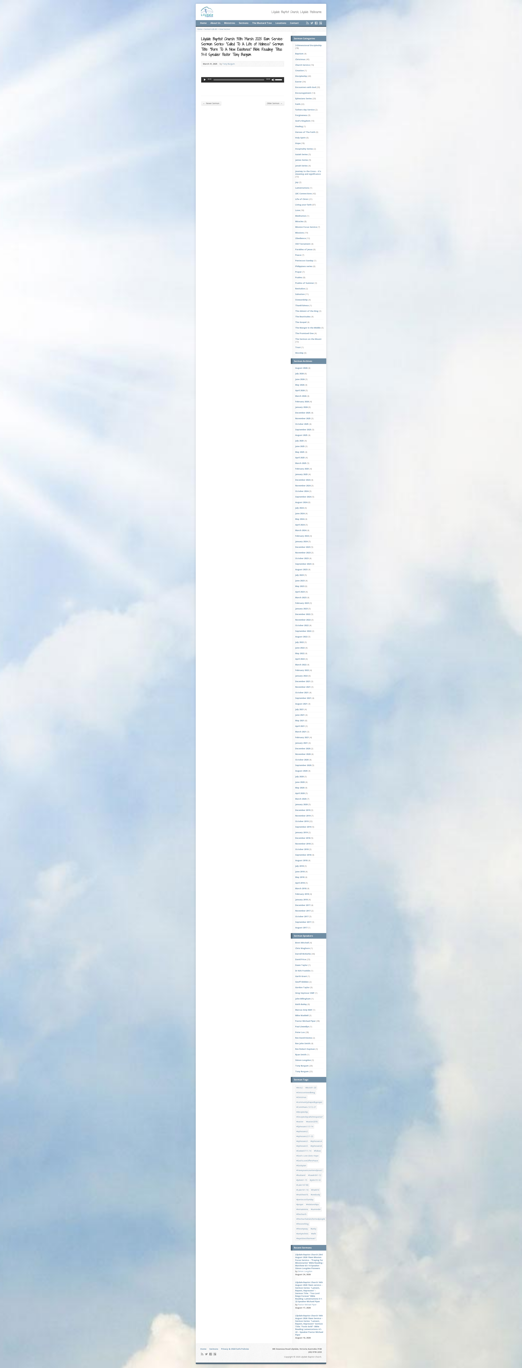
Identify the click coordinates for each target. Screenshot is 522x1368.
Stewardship (301, 299)
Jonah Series (301, 165)
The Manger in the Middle (308, 327)
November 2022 (302, 619)
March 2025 (300, 463)
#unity (313, 1228)
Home (203, 22)
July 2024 (299, 508)
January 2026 (301, 407)
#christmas (301, 1097)
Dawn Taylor (301, 965)
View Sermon (224, 29)
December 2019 (302, 810)
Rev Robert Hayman (305, 1049)
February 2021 (302, 737)
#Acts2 (299, 1087)
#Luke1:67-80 (302, 1185)
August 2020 (301, 771)
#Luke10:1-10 (302, 1190)
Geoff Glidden (302, 982)
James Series (301, 160)
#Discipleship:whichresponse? (309, 1117)
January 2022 (301, 675)
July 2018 (299, 866)
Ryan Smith (300, 1054)
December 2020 (302, 748)
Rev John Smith (302, 1043)
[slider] (279, 79)
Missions (299, 232)
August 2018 (301, 860)
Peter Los (300, 1032)
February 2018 (302, 894)
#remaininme (302, 1209)
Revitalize (300, 288)
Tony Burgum (228, 64)
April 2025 (300, 457)
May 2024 (299, 519)
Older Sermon (274, 103)
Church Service (302, 65)
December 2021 (302, 681)
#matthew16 (302, 1194)
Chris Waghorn (302, 948)
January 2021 (301, 743)
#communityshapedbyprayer (309, 1102)
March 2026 (300, 396)
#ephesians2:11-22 (304, 1136)
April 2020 (300, 793)
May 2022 (299, 653)
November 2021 (302, 687)
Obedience (300, 238)
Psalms (298, 277)
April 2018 (300, 883)
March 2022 (300, 664)
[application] (242, 80)
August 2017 (301, 927)
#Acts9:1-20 (310, 1087)
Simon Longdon (303, 1060)
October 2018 (301, 849)
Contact (294, 22)
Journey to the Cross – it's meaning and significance (308, 172)
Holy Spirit (300, 137)
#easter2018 (311, 1121)
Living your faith (303, 204)
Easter (298, 81)
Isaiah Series (301, 154)
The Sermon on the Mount (308, 339)
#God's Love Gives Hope (307, 1155)
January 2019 (301, 832)
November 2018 (302, 843)
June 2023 (299, 580)
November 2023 (302, 552)
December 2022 (302, 614)
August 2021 (301, 703)
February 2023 (302, 603)
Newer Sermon (211, 103)
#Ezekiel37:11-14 (303, 1151)
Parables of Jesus (304, 249)
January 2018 (301, 899)
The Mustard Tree (262, 22)
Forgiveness (301, 115)
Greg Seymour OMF (304, 993)
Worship (299, 353)
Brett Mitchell (302, 942)
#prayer (299, 1204)
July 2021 (299, 709)
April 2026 (300, 390)
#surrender (316, 1209)
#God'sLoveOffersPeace (307, 1160)
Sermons (243, 22)
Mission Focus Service (306, 227)
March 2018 (300, 888)
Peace (298, 255)
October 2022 (301, 625)
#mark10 (315, 1190)
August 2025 (301, 435)
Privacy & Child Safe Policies (235, 1349)
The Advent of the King (306, 311)
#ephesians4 (316, 1141)
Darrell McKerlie (303, 954)
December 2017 (302, 905)
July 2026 (299, 373)
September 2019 (303, 827)
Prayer (298, 272)
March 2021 (300, 731)
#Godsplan (301, 1165)
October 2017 (301, 916)
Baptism (299, 53)
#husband (300, 1175)
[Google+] (320, 23)
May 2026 (299, 385)
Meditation (300, 216)
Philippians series (303, 266)
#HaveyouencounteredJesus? (309, 1170)
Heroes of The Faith (305, 132)
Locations (281, 22)
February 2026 (302, 401)
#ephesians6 (316, 1146)
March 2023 (300, 597)
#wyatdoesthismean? (306, 1238)
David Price (300, 959)
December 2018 (302, 838)
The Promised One (304, 333)
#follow (317, 1151)
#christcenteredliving (305, 1092)
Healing (299, 126)
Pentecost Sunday (304, 260)
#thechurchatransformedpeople (310, 1219)
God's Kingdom (302, 121)
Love (297, 210)
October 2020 (301, 759)
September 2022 (303, 631)
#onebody (315, 1194)
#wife (313, 1233)
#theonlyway (302, 1228)
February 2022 (302, 670)
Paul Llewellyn (302, 1026)
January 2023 (301, 608)
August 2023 (301, 569)
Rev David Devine (303, 1038)
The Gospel (300, 322)
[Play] (204, 79)
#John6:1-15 (301, 1180)
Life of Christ (301, 199)
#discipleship (302, 1112)
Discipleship (301, 76)
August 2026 (301, 368)
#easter (299, 1121)
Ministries (229, 22)
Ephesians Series (303, 98)
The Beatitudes (302, 316)
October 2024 (301, 491)
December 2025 (302, 412)
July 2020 (299, 776)
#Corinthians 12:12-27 (306, 1107)
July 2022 (299, 642)
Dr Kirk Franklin (302, 970)
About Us (215, 22)
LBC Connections (303, 193)
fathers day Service (305, 109)
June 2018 (299, 871)
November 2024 (302, 485)
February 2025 (302, 468)
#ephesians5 (302, 1146)
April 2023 (300, 591)
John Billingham (303, 998)
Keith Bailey (301, 1004)
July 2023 (299, 575)
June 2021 (299, 715)
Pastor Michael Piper (305, 1021)
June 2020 (299, 782)
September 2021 (303, 698)
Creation (299, 70)
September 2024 (303, 496)
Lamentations (302, 188)
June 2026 (299, 379)
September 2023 (303, 564)
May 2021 (299, 720)
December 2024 (302, 480)
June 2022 (299, 647)
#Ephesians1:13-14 (304, 1126)
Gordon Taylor (302, 987)
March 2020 (300, 799)
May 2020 (299, 787)
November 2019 (302, 815)
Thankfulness (302, 305)
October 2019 (301, 821)
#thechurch (301, 1214)
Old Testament (302, 244)
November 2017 (302, 910)
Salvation (300, 294)
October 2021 (301, 692)
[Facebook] (316, 23)
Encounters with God (305, 87)
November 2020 (302, 754)
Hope (298, 143)
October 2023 (301, 558)
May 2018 (299, 877)
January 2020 (301, 804)
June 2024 (299, 513)
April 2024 (300, 524)
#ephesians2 (302, 1131)
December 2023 (302, 547)
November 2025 (302, 418)
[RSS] (307, 23)
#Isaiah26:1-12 (314, 1175)
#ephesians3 (302, 1141)
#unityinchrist (302, 1233)
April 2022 (300, 659)
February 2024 (302, 536)
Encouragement (303, 93)
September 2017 (303, 922)
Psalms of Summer (304, 283)
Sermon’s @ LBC (210, 29)
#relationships (312, 1204)
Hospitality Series (304, 149)
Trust (298, 347)
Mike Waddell (301, 1015)
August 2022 (301, 636)
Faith (297, 104)
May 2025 (299, 452)
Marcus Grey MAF (303, 1010)
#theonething (302, 1224)
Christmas (300, 59)
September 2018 (303, 855)
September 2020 (303, 765)
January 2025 (301, 474)
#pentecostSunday (304, 1199)
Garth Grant (301, 976)
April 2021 (300, 726)
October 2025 (301, 424)
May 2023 (299, 586)
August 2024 (301, 502)
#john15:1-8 (315, 1180)
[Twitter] (311, 23)
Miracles (299, 221)
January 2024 (301, 541)
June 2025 (299, 446)
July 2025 (299, 440)
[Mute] (273, 79)
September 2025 (303, 429)
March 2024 (300, 530)
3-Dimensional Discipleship (308, 45)
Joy (296, 182)
